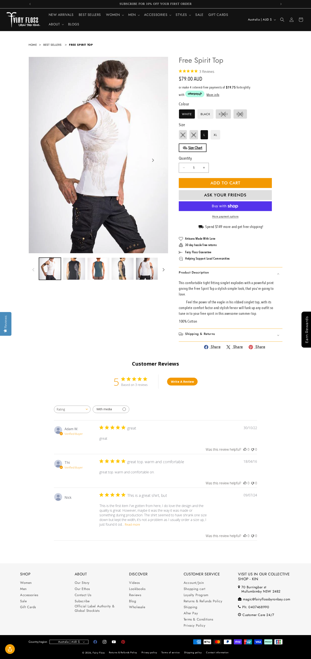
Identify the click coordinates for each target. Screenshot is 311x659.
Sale (23, 601)
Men (23, 589)
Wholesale (137, 607)
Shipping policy (193, 652)
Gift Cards (28, 607)
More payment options (225, 216)
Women (26, 583)
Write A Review (182, 382)
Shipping (190, 607)
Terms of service (170, 652)
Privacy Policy (194, 625)
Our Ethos (82, 589)
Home (33, 45)
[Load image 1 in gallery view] (50, 269)
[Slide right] (153, 160)
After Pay (191, 613)
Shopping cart (194, 589)
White (187, 114)
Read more (132, 524)
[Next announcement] (281, 4)
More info (212, 95)
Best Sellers (52, 45)
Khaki (225, 115)
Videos (134, 583)
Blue (242, 115)
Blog (132, 601)
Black (205, 114)
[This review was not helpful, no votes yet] (252, 449)
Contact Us (83, 595)
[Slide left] (43, 160)
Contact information (217, 652)
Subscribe (82, 601)
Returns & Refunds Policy (203, 601)
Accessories (29, 595)
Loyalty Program (196, 595)
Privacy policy (149, 652)
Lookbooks (137, 589)
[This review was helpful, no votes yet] (245, 449)
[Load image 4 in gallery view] (98, 269)
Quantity (185, 158)
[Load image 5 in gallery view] (122, 269)
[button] (114, 15)
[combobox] (72, 409)
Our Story (82, 583)
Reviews (135, 595)
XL (215, 135)
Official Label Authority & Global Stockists (95, 608)
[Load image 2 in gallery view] (74, 269)
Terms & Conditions (198, 619)
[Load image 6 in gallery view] (147, 269)
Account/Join (194, 583)
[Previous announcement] (30, 4)
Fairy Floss (99, 652)
